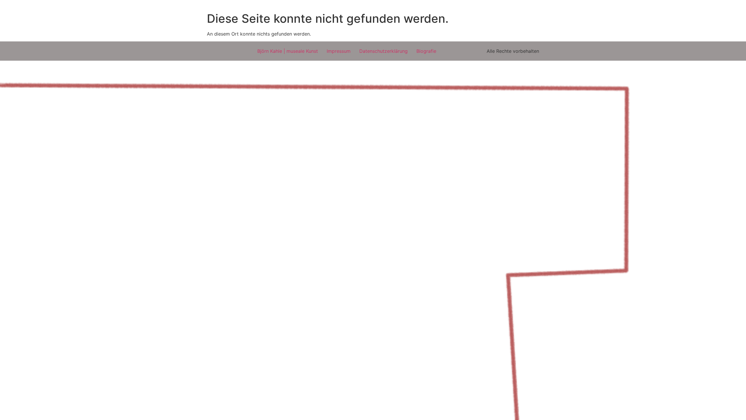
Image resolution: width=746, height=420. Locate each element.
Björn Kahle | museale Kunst (287, 51)
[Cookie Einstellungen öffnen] (13, 412)
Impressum (339, 51)
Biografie (426, 51)
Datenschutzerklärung (383, 51)
